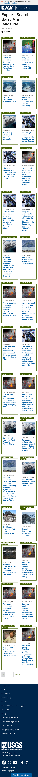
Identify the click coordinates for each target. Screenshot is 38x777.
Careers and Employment (10, 722)
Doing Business (6, 726)
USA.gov (4, 714)
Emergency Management (10, 730)
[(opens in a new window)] (3, 762)
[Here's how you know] (19, 2)
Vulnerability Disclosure (9, 718)
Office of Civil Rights (8, 734)
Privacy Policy (6, 698)
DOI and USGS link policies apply (12, 706)
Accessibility (5, 686)
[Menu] (34, 8)
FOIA (3, 690)
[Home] (7, 9)
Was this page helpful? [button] (21, 775)
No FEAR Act (5, 710)
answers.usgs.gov (7, 771)
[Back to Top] (31, 770)
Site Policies (5, 694)
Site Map (4, 702)
